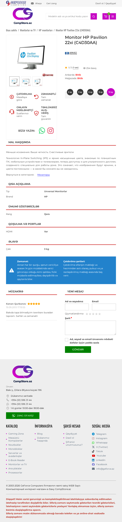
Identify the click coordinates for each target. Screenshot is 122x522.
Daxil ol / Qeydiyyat (105, 3)
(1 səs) (75, 68)
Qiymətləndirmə (74, 313)
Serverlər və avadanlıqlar (15, 454)
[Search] (94, 16)
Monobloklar (15, 449)
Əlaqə (38, 3)
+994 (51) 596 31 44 (21, 400)
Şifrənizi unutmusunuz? (74, 443)
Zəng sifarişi (25, 415)
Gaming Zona (16, 433)
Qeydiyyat (71, 433)
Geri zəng (51, 3)
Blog (40, 433)
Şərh (68, 318)
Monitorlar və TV (17, 464)
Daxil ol (70, 437)
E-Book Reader (16, 460)
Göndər (78, 349)
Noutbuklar (14, 444)
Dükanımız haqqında (43, 439)
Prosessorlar (15, 472)
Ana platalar (15, 468)
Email (95, 301)
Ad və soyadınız (74, 301)
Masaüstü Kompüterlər (15, 439)
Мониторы (43, 174)
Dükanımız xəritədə (21, 395)
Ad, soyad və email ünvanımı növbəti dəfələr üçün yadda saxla (91, 341)
